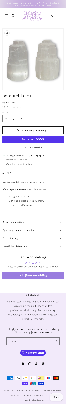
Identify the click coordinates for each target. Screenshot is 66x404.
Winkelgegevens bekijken (19, 164)
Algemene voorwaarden (33, 395)
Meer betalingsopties (33, 147)
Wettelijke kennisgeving (35, 400)
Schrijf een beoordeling (33, 275)
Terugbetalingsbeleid (53, 390)
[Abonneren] (55, 341)
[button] (6, 15)
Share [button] (9, 172)
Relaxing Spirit (17, 390)
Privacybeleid (14, 395)
